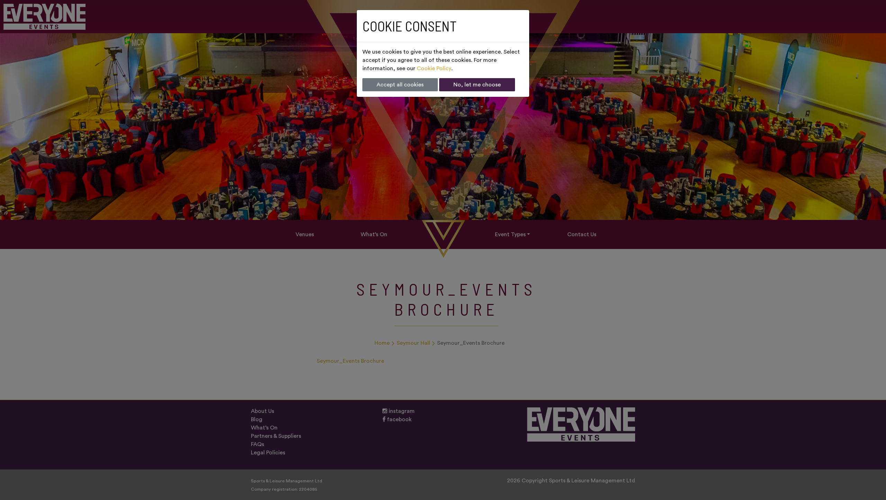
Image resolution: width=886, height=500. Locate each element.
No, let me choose (477, 84)
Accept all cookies (400, 84)
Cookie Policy (434, 68)
